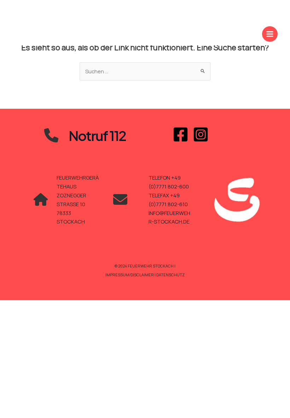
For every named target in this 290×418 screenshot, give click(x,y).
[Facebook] (180, 134)
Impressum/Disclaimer (130, 274)
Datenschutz (170, 274)
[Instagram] (201, 134)
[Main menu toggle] (270, 34)
